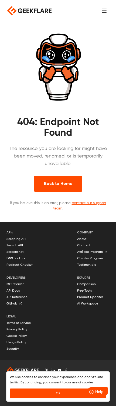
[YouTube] (59, 370)
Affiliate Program (90, 252)
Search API (14, 245)
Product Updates (90, 297)
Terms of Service (18, 323)
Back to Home (58, 184)
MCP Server (15, 284)
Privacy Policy (16, 329)
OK (58, 393)
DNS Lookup (15, 258)
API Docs (13, 290)
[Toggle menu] (104, 10)
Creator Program (90, 258)
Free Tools (84, 290)
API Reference (17, 297)
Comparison (86, 284)
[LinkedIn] (53, 370)
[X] (46, 370)
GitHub (11, 303)
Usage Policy (16, 342)
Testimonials (86, 265)
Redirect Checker (19, 265)
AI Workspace (87, 303)
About (82, 239)
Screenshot (15, 252)
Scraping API (16, 239)
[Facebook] (66, 370)
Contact (83, 245)
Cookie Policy (16, 336)
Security (12, 349)
